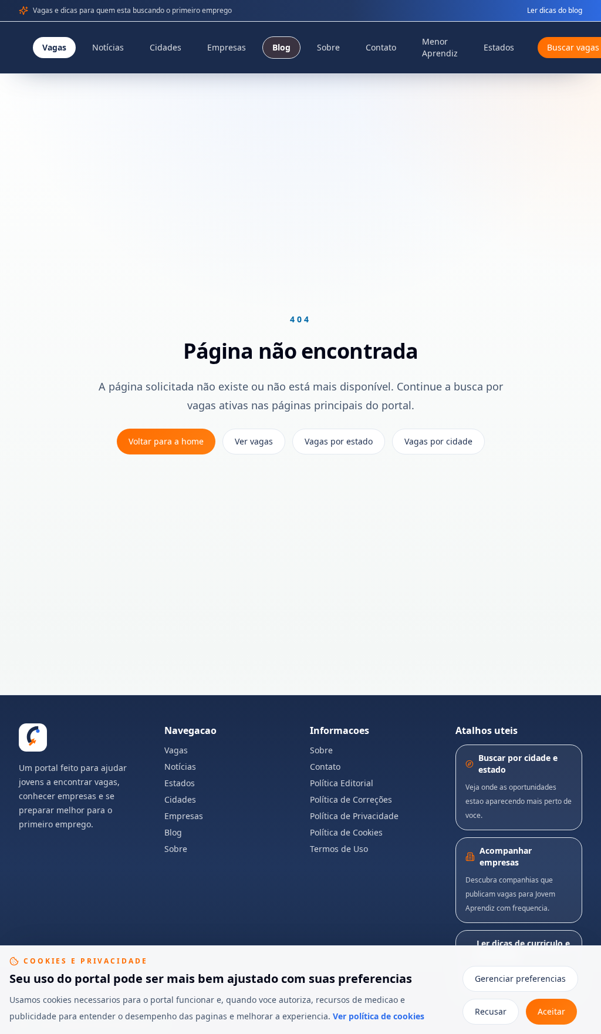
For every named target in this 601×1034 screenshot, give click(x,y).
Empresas (226, 47)
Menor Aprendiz (440, 47)
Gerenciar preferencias (520, 978)
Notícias (108, 47)
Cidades (165, 47)
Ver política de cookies (378, 1016)
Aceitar (551, 1011)
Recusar (491, 1011)
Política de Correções (351, 799)
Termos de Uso (339, 848)
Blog (281, 47)
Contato (381, 47)
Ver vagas (254, 441)
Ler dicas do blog (554, 10)
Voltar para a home (166, 441)
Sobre (328, 47)
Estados (499, 47)
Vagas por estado (339, 441)
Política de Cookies (346, 832)
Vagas (54, 47)
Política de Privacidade (354, 815)
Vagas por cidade (438, 441)
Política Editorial (341, 783)
